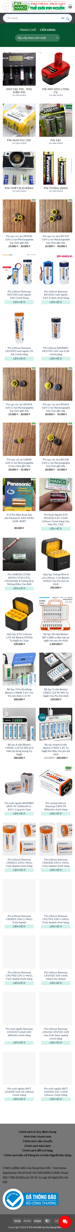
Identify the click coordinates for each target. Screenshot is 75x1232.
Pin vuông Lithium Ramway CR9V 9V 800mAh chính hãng (55, 806)
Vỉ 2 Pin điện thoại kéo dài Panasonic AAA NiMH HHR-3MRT (19, 518)
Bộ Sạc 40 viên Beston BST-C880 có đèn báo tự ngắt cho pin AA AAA (55, 637)
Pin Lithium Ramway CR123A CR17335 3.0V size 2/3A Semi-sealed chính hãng (55, 1033)
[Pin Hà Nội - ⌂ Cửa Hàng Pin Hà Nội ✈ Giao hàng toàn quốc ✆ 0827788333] (38, 6)
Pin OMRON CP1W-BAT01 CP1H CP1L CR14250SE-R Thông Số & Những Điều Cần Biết (19, 579)
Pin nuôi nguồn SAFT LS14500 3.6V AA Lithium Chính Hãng (19, 1091)
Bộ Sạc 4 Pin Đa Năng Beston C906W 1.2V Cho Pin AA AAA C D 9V (19, 692)
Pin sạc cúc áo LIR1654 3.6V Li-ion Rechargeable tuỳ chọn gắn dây (56, 407)
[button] (6, 6)
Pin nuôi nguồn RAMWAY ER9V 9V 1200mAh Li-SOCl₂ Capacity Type (19, 806)
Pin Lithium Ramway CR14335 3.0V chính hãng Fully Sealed (56, 975)
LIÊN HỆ (18, 302)
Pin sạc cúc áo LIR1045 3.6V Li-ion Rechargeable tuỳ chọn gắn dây (19, 239)
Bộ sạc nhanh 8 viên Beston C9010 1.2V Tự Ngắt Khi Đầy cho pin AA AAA (56, 749)
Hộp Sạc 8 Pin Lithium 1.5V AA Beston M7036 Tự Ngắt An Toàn (19, 637)
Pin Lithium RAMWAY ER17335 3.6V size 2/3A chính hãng (55, 351)
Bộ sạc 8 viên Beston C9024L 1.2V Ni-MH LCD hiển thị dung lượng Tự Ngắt (19, 749)
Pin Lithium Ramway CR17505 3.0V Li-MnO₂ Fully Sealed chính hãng (55, 919)
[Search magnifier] (67, 19)
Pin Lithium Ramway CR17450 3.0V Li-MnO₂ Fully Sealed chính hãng (19, 975)
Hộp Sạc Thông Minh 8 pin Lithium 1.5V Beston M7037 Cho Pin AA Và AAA (55, 579)
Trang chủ (27, 29)
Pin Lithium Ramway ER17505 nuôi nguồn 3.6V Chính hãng (19, 294)
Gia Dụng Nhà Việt (56, 1227)
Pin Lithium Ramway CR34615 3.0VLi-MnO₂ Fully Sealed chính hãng (19, 862)
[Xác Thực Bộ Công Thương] (30, 1199)
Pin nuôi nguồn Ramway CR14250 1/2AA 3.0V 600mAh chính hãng (19, 1032)
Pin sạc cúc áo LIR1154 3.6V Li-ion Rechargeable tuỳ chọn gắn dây (56, 239)
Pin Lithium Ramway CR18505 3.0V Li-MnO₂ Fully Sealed (19, 919)
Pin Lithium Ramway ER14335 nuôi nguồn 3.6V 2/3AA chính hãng (56, 294)
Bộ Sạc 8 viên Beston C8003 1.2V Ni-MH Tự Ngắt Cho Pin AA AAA (56, 692)
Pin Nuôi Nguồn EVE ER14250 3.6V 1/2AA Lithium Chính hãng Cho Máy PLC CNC (56, 519)
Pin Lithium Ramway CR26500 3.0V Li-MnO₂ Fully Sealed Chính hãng (55, 862)
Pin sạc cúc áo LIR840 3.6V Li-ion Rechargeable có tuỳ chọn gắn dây (19, 462)
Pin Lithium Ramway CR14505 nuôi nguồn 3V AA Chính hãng (19, 351)
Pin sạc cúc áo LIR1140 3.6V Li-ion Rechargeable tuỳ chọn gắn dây (56, 462)
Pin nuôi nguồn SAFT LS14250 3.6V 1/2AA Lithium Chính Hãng (56, 1091)
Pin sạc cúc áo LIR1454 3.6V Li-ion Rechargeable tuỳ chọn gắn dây (19, 407)
